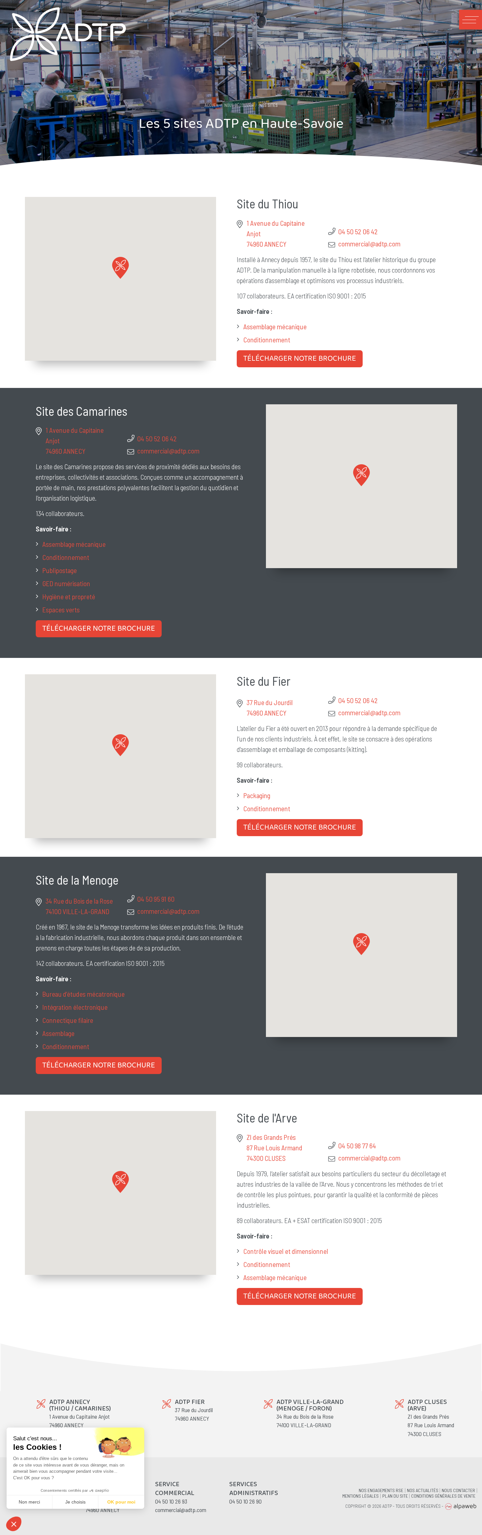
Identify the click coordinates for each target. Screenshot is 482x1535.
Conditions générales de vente (443, 1496)
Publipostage (59, 570)
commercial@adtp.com (369, 244)
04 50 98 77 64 (357, 1146)
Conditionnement (266, 340)
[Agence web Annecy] (460, 1506)
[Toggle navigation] (470, 19)
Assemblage (58, 1033)
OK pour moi (121, 1502)
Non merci (29, 1502)
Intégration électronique (75, 1007)
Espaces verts (61, 609)
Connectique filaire (67, 1020)
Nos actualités (422, 1490)
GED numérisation (66, 583)
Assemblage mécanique (275, 326)
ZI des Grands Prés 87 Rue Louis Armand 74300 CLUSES (274, 1147)
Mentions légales (360, 1496)
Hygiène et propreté (68, 596)
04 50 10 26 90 (245, 1501)
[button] (120, 268)
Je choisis (75, 1502)
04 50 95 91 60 (155, 899)
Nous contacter (458, 1490)
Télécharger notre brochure (299, 358)
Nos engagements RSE (381, 1490)
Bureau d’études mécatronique (83, 994)
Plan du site (395, 1496)
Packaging (256, 795)
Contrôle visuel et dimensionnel (285, 1251)
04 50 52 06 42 (358, 231)
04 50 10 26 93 (171, 1501)
